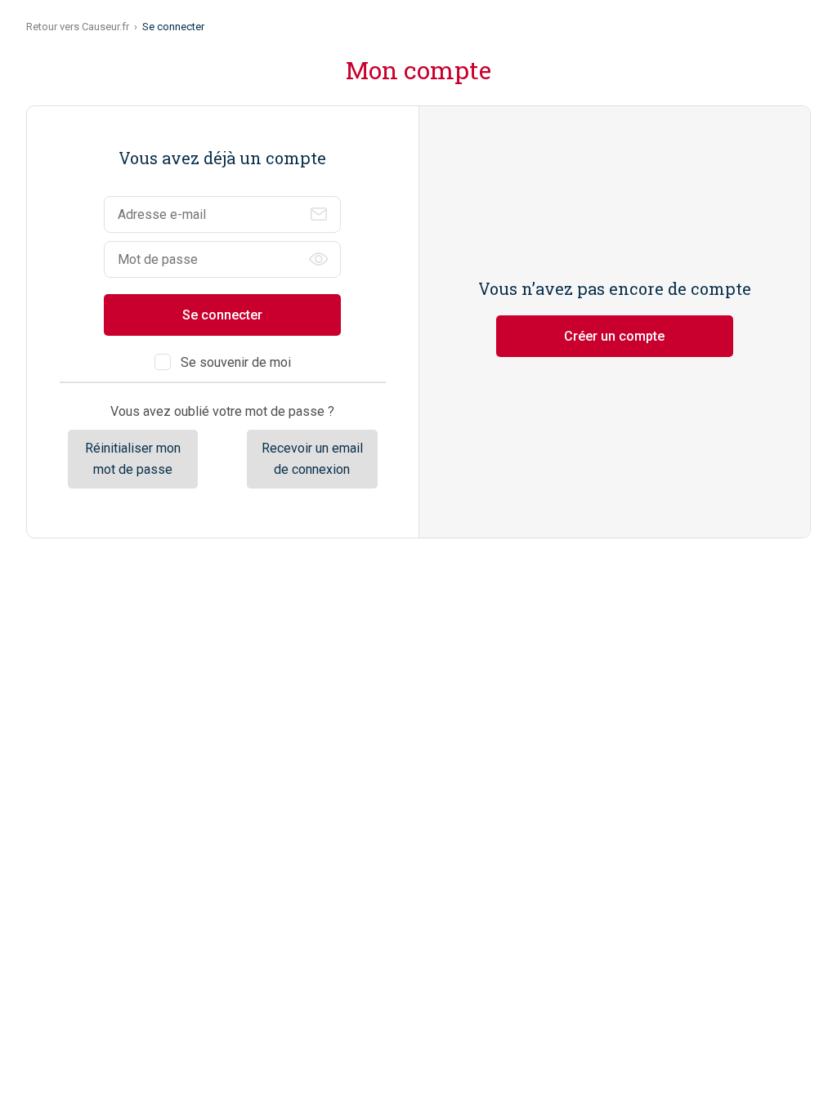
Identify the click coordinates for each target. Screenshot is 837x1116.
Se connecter (222, 315)
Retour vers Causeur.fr (77, 26)
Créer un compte (614, 336)
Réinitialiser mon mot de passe (133, 458)
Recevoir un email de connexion (312, 458)
